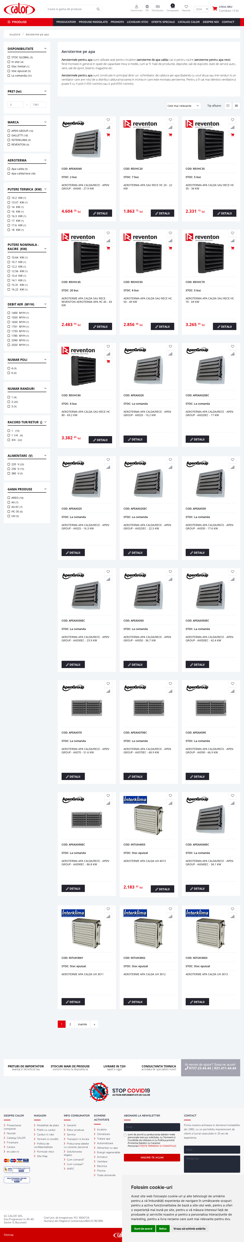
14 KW (17, 207)
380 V (17, 473)
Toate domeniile (106, 1175)
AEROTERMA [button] (17, 160)
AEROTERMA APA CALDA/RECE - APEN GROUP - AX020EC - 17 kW (209, 413)
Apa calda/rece (23, 173)
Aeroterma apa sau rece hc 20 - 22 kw (148, 186)
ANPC (70, 1169)
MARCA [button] (13, 122)
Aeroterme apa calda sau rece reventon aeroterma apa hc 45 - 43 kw (87, 302)
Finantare (12, 1142)
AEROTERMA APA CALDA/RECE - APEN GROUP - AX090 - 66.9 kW (209, 750)
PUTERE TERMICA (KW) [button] (25, 189)
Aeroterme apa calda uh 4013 (145, 861)
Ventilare (101, 1161)
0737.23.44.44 (200, 1068)
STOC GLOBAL (22, 57)
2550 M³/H (20, 345)
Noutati (11, 1133)
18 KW (17, 230)
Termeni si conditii (47, 1139)
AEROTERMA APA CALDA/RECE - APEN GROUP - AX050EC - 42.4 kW (209, 638)
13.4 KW (18, 275)
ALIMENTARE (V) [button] (20, 456)
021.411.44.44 (225, 1068)
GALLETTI (19, 135)
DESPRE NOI (211, 22)
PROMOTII (117, 22)
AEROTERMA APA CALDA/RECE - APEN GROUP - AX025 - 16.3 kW (85, 526)
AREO (17, 498)
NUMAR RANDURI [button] (21, 389)
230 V (17, 469)
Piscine (100, 1170)
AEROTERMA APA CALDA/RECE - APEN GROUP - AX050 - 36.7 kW (147, 638)
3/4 (16, 440)
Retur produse (75, 1130)
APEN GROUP (22, 131)
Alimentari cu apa (107, 1148)
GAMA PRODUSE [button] (20, 489)
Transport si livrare (77, 1139)
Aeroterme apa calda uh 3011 (83, 974)
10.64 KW (19, 257)
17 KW (17, 220)
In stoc (17, 62)
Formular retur (45, 1151)
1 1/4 (17, 435)
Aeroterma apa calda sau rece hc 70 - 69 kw (210, 300)
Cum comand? (75, 1159)
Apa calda (19, 169)
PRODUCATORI (66, 22)
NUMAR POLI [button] (17, 360)
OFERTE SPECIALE (163, 22)
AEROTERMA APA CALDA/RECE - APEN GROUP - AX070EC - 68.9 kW (147, 750)
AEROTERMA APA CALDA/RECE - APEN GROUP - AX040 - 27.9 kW (85, 186)
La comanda (21, 75)
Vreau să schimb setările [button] (189, 1228)
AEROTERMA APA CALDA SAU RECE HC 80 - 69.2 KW (86, 413)
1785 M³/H (20, 335)
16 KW (17, 211)
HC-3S (17, 511)
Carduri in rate (45, 1134)
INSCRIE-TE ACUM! (152, 1157)
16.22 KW (19, 289)
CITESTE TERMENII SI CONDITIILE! (157, 1146)
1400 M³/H (20, 313)
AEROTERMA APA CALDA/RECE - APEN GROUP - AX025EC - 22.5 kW (147, 526)
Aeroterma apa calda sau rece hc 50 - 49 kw (148, 300)
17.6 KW (18, 225)
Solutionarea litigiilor (73, 1153)
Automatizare (104, 1143)
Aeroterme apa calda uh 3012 (145, 974)
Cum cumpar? (74, 1164)
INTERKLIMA (21, 140)
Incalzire (101, 1129)
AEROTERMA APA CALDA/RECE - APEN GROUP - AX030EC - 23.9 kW (85, 638)
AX (14, 502)
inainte (82, 1024)
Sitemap (9, 1235)
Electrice (101, 1166)
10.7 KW (18, 262)
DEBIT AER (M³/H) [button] (21, 304)
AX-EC (16, 507)
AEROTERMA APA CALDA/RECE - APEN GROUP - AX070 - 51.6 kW (85, 750)
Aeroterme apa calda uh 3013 (207, 974)
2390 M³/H (20, 340)
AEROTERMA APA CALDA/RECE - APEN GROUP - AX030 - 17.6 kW (209, 526)
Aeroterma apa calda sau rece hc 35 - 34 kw (210, 186)
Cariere (10, 1147)
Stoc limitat (20, 66)
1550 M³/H (20, 317)
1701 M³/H (20, 326)
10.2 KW (18, 198)
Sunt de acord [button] (143, 1228)
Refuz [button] (163, 1228)
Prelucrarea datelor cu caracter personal (76, 1145)
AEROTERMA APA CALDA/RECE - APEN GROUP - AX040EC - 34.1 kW (209, 862)
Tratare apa (103, 1138)
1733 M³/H (20, 331)
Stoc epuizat (21, 71)
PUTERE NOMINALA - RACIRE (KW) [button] (23, 247)
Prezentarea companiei (12, 1127)
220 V (17, 464)
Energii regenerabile (108, 1152)
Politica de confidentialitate (43, 1145)
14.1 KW (18, 280)
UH (15, 516)
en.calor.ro (12, 1151)
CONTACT (228, 22)
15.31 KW (19, 285)
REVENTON (20, 144)
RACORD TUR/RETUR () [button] (25, 422)
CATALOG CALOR (189, 22)
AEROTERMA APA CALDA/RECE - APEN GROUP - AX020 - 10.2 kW (147, 413)
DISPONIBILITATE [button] (20, 49)
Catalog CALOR (16, 1138)
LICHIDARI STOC (137, 22)
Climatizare (103, 1134)
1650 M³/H (20, 322)
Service (70, 1134)
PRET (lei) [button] (14, 91)
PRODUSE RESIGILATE (93, 22)
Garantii (71, 1125)
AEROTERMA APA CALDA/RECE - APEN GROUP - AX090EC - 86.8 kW (85, 862)
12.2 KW (18, 266)
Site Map (41, 1156)
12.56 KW (19, 271)
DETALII (102, 213)
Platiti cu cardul (45, 1130)
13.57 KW (19, 202)
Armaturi (102, 1157)
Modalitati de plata (47, 1125)
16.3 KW (18, 216)
